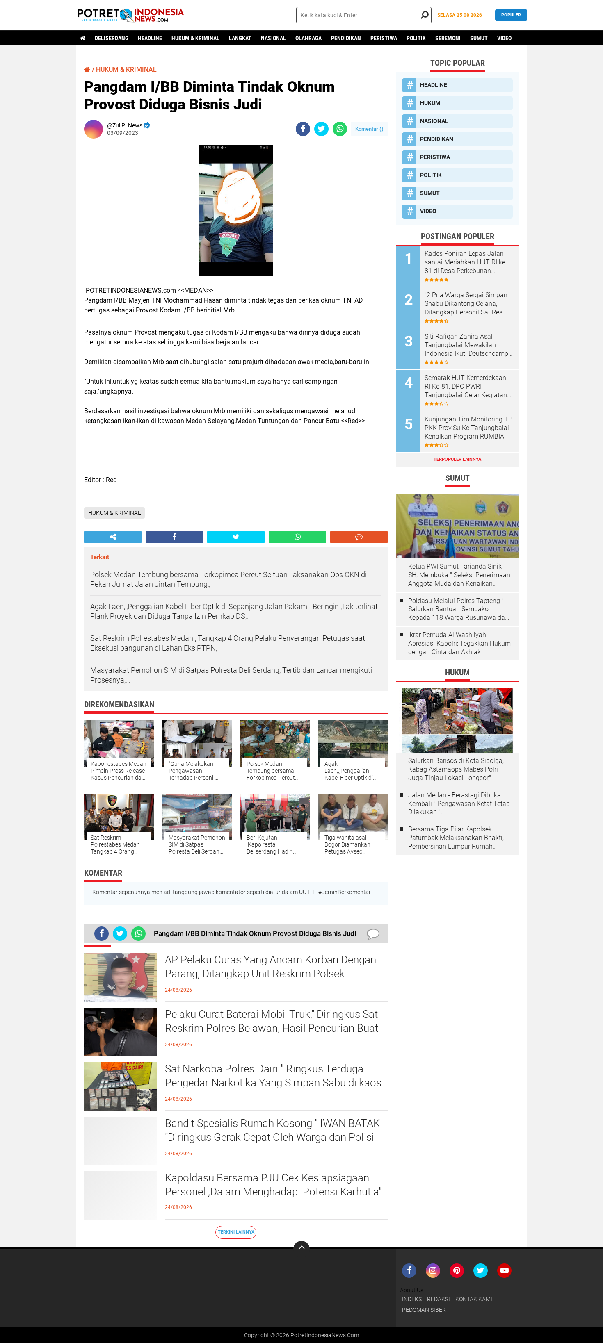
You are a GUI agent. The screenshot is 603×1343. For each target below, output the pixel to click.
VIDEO (504, 38)
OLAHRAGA (308, 38)
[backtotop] (301, 1249)
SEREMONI (448, 38)
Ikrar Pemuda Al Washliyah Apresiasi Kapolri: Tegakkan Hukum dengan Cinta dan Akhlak (459, 643)
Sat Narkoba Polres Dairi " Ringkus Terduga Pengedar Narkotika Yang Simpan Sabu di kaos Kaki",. (273, 1083)
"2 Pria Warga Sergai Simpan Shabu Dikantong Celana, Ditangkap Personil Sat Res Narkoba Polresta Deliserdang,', (466, 303)
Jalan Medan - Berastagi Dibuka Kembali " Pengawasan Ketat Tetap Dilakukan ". (459, 803)
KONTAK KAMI (473, 1299)
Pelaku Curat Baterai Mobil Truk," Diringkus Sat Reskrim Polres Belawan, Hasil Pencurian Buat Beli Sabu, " (271, 1028)
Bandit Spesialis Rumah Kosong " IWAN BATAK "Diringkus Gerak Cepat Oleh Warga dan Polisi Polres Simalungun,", (272, 1137)
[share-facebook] (303, 129)
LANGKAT (240, 38)
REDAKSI (438, 1299)
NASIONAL (273, 38)
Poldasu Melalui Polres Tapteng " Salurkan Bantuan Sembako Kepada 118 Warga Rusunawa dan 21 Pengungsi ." (458, 609)
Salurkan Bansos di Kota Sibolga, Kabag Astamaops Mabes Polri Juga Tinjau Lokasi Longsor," (456, 769)
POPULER (511, 15)
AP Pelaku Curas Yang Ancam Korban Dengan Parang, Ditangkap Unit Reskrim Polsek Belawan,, (270, 974)
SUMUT (479, 38)
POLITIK (416, 38)
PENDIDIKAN (346, 38)
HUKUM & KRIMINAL (195, 38)
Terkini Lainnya (236, 1232)
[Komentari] (359, 537)
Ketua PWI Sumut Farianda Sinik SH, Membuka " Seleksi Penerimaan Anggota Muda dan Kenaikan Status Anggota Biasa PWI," (459, 575)
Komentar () (369, 129)
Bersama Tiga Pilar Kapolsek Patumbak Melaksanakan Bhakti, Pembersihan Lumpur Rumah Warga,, (456, 838)
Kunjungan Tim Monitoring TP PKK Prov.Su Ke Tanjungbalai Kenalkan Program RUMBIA (468, 427)
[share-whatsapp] (340, 129)
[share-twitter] (321, 129)
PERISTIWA (383, 38)
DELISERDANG (111, 38)
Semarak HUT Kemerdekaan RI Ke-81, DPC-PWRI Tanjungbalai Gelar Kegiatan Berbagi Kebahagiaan (466, 386)
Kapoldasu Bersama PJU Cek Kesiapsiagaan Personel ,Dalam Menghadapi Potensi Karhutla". (274, 1185)
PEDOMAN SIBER (424, 1310)
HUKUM (430, 103)
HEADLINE (150, 38)
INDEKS (412, 1299)
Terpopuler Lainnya (457, 459)
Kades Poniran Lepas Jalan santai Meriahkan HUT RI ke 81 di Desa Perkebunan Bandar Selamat (465, 262)
